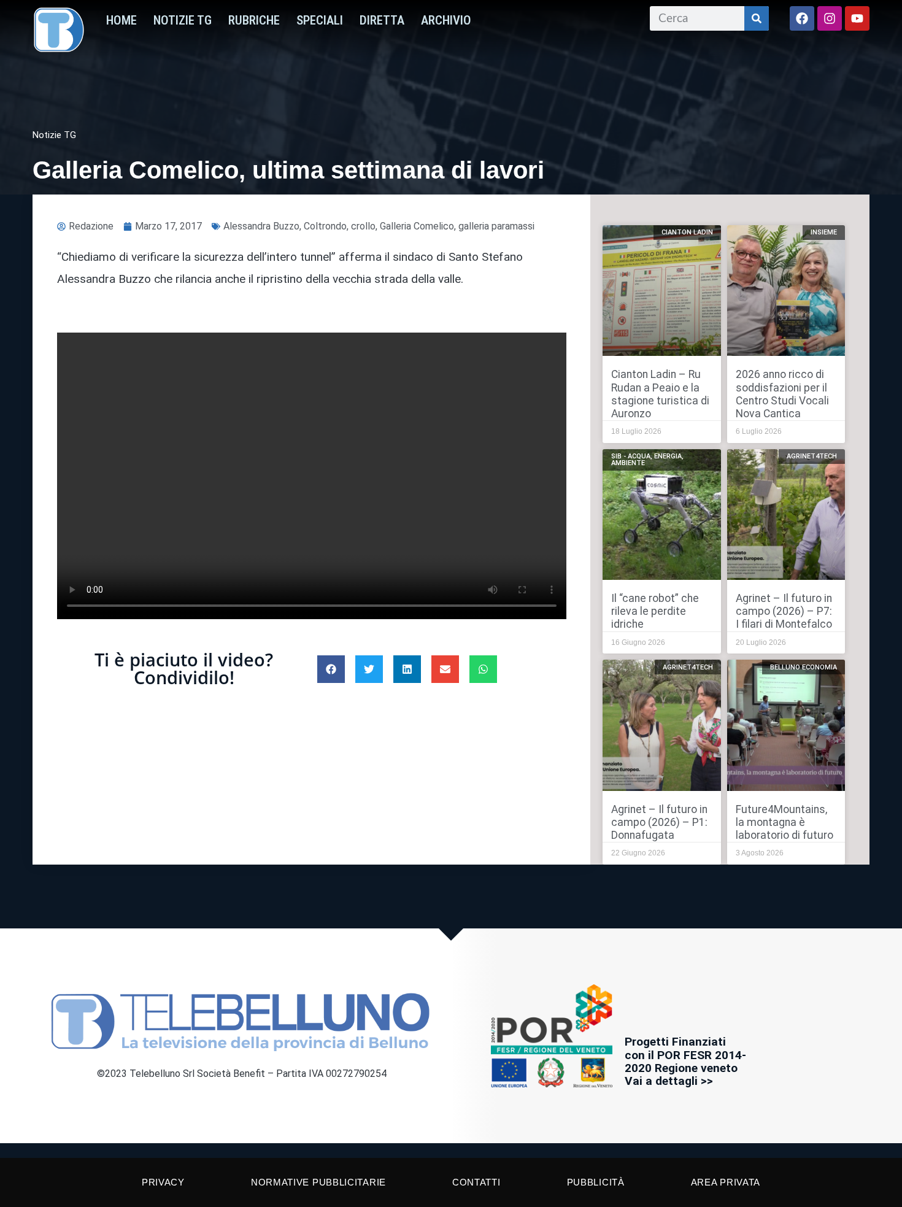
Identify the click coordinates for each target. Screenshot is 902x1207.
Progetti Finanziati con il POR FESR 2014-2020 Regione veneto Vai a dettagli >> (685, 1061)
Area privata (725, 1182)
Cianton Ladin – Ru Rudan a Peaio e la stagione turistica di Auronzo (660, 393)
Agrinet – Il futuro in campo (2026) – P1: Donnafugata (659, 822)
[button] (331, 669)
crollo (363, 226)
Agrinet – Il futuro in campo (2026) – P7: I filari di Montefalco (784, 611)
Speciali (319, 20)
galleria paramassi (496, 226)
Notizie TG (182, 20)
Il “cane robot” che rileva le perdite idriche (655, 611)
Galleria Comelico (417, 226)
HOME (121, 20)
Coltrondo (325, 226)
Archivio (446, 20)
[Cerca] (756, 18)
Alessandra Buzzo (261, 226)
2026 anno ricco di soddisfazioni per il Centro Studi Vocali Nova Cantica (782, 393)
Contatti (476, 1182)
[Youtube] (857, 18)
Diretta (382, 20)
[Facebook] (802, 18)
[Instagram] (829, 18)
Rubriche (254, 20)
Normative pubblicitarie (318, 1182)
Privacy (163, 1182)
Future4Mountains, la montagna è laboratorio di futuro (784, 822)
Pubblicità (596, 1182)
